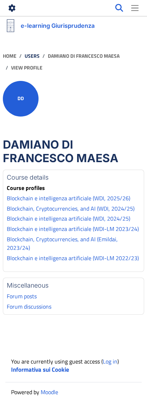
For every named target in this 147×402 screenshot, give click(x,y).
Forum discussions (29, 306)
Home (9, 56)
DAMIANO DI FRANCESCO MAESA (84, 56)
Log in (110, 361)
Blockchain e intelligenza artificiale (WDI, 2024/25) (68, 218)
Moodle (49, 392)
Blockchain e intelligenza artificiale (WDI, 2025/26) (68, 198)
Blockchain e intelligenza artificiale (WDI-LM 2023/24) (73, 229)
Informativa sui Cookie (40, 369)
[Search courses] (119, 8)
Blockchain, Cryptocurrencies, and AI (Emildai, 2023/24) (62, 243)
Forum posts (22, 296)
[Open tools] (12, 8)
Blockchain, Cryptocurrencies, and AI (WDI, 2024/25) (71, 208)
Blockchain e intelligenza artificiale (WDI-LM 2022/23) (73, 258)
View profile (26, 68)
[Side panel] (135, 8)
